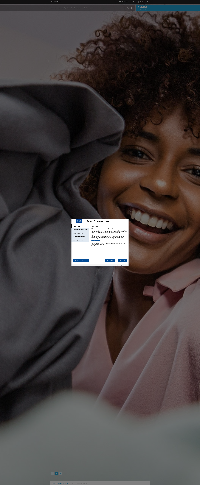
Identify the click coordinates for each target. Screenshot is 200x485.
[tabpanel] (109, 237)
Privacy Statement (95, 240)
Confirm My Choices (80, 261)
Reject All (109, 261)
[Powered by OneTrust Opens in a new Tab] (122, 265)
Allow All (122, 261)
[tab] (80, 226)
